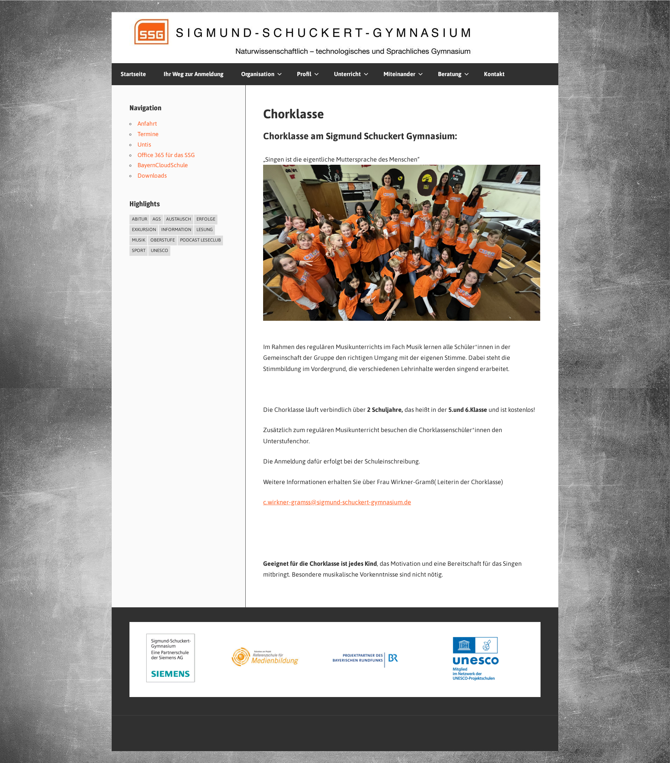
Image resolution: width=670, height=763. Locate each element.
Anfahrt (147, 123)
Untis (144, 144)
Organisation (257, 74)
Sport (139, 250)
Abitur (139, 219)
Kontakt (494, 74)
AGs (156, 219)
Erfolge (205, 219)
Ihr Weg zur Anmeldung (193, 74)
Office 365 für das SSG (166, 154)
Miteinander (399, 74)
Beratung (449, 74)
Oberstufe (162, 240)
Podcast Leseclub (200, 240)
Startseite (133, 74)
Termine (147, 134)
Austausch (178, 219)
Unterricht (347, 74)
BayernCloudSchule (162, 165)
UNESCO (159, 250)
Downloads (152, 175)
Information (176, 229)
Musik (138, 240)
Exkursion (144, 229)
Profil (304, 74)
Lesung (204, 229)
